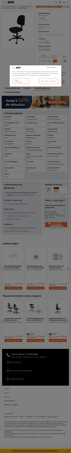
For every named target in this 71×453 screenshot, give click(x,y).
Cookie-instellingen (18, 81)
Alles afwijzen (51, 67)
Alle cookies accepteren (49, 81)
